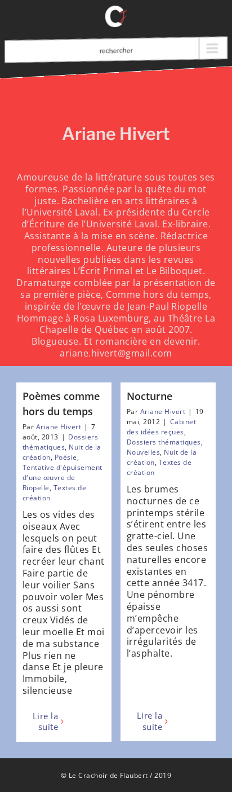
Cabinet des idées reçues (161, 427)
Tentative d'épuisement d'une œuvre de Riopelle (62, 477)
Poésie (66, 457)
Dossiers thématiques (60, 442)
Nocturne (149, 396)
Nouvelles (143, 452)
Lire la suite (45, 722)
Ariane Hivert (58, 427)
